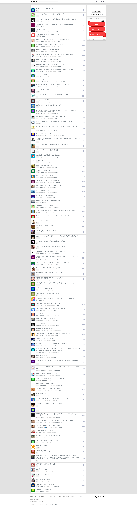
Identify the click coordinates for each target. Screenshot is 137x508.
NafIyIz (41, 295)
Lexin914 (42, 207)
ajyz (58, 46)
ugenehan (57, 253)
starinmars (56, 325)
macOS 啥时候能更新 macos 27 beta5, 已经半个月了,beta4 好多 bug (53, 95)
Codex (37, 71)
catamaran (58, 56)
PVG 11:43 (48, 504)
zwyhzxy (42, 26)
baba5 (56, 233)
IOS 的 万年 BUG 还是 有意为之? (44, 288)
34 (83, 45)
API (51, 496)
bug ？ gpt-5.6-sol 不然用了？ (43, 100)
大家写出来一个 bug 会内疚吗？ (44, 489)
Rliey (60, 61)
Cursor (37, 61)
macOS (37, 130)
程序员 (37, 10)
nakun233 (57, 207)
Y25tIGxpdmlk (59, 385)
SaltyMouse (42, 157)
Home (97, 1)
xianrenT (41, 71)
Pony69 (42, 172)
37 (83, 426)
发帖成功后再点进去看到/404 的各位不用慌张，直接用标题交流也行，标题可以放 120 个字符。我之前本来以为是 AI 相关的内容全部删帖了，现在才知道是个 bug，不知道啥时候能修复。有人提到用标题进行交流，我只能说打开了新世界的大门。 (57, 457)
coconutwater (42, 315)
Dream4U (41, 335)
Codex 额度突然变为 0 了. (42, 355)
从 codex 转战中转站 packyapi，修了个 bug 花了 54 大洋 (50, 14)
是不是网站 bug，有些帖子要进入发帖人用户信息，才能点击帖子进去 (53, 343)
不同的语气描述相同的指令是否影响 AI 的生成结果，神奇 (50, 278)
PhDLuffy (56, 130)
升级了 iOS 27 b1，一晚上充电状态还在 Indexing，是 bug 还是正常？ (53, 333)
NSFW (37, 471)
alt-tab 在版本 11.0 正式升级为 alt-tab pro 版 (47, 484)
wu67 (57, 147)
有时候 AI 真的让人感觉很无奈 (43, 474)
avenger (60, 427)
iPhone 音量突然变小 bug (42, 323)
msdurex (55, 290)
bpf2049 (59, 390)
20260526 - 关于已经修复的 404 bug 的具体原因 (48, 425)
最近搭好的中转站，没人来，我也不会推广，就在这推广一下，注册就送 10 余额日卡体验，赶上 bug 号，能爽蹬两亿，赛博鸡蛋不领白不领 (58, 349)
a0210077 (57, 275)
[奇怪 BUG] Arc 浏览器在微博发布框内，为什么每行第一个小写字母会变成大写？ (56, 298)
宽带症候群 (38, 212)
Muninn (41, 192)
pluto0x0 (42, 325)
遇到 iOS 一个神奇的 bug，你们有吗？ (45, 328)
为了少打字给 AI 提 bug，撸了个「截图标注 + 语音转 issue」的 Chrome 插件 (55, 283)
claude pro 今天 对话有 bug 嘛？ (44, 221)
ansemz (57, 364)
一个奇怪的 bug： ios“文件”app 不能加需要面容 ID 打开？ (50, 404)
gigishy (56, 335)
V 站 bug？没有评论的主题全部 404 (45, 430)
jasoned (41, 243)
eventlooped (42, 375)
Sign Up (101, 1)
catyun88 (42, 417)
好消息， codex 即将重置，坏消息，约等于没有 (48, 303)
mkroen (55, 167)
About (31, 496)
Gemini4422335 (43, 76)
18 (83, 96)
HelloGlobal (42, 264)
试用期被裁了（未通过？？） (43, 170)
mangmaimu (58, 375)
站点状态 (40, 427)
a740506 (58, 182)
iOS (36, 290)
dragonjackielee (58, 422)
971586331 (47, 135)
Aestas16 (59, 71)
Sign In (104, 1)
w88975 (41, 357)
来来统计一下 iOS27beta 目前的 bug (45, 338)
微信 (37, 118)
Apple (37, 31)
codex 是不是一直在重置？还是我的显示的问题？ (48, 180)
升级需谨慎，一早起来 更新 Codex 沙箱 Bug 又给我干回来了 (51, 251)
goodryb (40, 118)
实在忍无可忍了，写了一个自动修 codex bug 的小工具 (49, 273)
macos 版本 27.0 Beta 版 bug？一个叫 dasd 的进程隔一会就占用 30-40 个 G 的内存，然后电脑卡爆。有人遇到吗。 (58, 139)
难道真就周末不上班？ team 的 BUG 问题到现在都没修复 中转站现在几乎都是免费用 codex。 (57, 361)
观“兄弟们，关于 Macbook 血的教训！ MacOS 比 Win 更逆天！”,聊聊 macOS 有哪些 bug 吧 (57, 127)
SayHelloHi (45, 390)
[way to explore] (34, 1)
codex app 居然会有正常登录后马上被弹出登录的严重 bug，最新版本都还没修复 (56, 19)
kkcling (41, 177)
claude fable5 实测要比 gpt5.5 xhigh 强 (45, 318)
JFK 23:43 (57, 504)
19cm (41, 97)
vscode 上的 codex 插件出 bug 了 (44, 133)
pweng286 (42, 141)
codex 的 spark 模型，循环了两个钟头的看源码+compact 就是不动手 (53, 399)
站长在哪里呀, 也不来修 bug (43, 451)
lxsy (55, 357)
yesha (42, 370)
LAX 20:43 (52, 504)
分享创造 (37, 91)
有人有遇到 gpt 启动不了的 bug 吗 (44, 9)
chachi (41, 486)
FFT (41, 248)
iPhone (37, 146)
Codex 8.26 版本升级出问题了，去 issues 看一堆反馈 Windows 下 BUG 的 (54, 24)
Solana (59, 496)
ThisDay (42, 41)
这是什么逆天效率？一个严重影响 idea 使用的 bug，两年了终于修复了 (53, 39)
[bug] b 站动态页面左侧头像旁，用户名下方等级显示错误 (50, 378)
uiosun (43, 86)
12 (83, 324)
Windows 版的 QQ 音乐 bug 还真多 (44, 195)
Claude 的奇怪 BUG (41, 394)
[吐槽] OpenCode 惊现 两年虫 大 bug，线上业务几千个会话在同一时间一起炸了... (56, 54)
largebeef (56, 259)
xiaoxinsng (42, 364)
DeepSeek (38, 370)
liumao (55, 177)
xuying (40, 461)
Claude (37, 192)
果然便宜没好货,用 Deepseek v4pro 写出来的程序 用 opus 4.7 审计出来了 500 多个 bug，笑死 (57, 414)
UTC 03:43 (43, 504)
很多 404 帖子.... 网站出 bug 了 (43, 446)
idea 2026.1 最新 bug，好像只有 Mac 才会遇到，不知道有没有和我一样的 (54, 420)
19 (83, 186)
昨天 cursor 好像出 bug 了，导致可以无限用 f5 (47, 150)
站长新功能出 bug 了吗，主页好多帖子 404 (46, 464)
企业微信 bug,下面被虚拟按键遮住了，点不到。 (48, 34)
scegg (56, 395)
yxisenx (56, 172)
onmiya (42, 285)
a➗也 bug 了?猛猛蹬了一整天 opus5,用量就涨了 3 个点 (50, 49)
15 (83, 191)
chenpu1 (43, 212)
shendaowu (42, 227)
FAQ (55, 496)
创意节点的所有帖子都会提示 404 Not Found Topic (48, 435)
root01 (41, 345)
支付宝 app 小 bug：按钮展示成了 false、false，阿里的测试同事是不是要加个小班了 (57, 236)
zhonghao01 (59, 330)
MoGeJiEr (42, 320)
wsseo (41, 197)
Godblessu (42, 107)
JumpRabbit (56, 305)
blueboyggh (57, 370)
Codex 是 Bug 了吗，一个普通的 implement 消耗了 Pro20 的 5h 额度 (53, 263)
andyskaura (58, 157)
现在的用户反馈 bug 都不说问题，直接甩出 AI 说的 (48, 105)
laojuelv (94, 39)
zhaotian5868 (43, 81)
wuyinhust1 (58, 417)
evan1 (41, 310)
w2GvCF (56, 113)
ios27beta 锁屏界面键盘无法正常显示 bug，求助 (48, 293)
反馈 (37, 437)
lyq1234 (42, 447)
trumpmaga (42, 411)
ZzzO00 (41, 202)
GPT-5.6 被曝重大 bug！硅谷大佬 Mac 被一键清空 (48, 185)
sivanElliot (42, 31)
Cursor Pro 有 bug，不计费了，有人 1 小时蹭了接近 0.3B (50, 64)
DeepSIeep (58, 476)
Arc (36, 300)
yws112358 (41, 442)
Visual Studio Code (39, 135)
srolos (56, 227)
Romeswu (55, 248)
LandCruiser (44, 380)
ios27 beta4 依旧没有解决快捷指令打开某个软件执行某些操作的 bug (53, 145)
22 (83, 171)
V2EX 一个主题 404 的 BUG (43, 479)
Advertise (41, 496)
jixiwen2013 (41, 352)
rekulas (43, 123)
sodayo (41, 162)
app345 (58, 31)
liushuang (42, 66)
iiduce (41, 167)
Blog (47, 496)
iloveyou (41, 269)
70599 (56, 141)
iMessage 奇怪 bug (40, 29)
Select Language (82, 496)
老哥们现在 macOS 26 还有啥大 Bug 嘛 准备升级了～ (49, 388)
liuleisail (57, 97)
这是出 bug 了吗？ (40, 80)
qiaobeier (42, 395)
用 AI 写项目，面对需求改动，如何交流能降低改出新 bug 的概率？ (52, 85)
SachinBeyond (43, 385)
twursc (41, 56)
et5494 (57, 212)
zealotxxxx (55, 243)
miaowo (42, 233)
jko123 (55, 217)
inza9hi (41, 187)
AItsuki (41, 280)
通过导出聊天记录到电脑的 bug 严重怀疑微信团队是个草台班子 (52, 116)
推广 (37, 352)
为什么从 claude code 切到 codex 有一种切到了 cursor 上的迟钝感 (52, 216)
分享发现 (37, 51)
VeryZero (59, 41)
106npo (54, 432)
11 (83, 181)
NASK (41, 130)
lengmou (42, 238)
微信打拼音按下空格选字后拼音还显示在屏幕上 (48, 155)
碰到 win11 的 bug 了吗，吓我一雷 (44, 175)
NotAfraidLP (42, 61)
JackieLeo (42, 422)
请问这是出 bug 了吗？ (41, 74)
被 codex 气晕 (39, 160)
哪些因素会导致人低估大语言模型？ (45, 226)
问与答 (37, 16)
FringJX (40, 300)
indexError (43, 91)
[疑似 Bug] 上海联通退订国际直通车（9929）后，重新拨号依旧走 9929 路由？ (55, 210)
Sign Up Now (97, 11)
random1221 (42, 491)
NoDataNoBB (60, 11)
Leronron (40, 340)
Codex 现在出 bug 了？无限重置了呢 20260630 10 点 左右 (50, 246)
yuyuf (40, 432)
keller (55, 187)
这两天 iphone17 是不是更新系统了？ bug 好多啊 (48, 268)
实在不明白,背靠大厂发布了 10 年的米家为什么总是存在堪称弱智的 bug (54, 121)
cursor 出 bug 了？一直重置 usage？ (45, 205)
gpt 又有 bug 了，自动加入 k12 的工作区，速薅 (47, 231)
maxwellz (41, 466)
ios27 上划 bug (39, 313)
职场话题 (37, 172)
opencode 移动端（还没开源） (43, 90)
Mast (54, 197)
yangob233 (42, 11)
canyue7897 (42, 182)
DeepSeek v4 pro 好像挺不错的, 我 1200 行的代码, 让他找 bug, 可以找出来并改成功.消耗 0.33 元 (57, 367)
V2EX (32, 6)
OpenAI (37, 26)
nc (39, 481)
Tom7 (41, 152)
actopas (41, 217)
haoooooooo (42, 46)
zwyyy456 (42, 21)
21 (83, 258)
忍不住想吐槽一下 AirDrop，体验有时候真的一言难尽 (49, 44)
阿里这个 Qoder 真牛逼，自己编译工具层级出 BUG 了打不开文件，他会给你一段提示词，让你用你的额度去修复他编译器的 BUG (57, 110)
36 (83, 334)
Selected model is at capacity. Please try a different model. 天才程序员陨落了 (55, 69)
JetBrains (37, 41)
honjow (57, 320)
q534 (41, 405)
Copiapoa (42, 16)
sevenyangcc (43, 330)
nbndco (41, 275)
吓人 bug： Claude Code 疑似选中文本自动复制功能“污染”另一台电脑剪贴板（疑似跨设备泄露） (57, 256)
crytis (58, 315)
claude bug (38, 409)
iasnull (41, 305)
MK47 (42, 113)
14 (83, 304)
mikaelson (42, 222)
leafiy (42, 51)
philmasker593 (57, 102)
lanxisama (42, 471)
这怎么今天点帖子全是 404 (42, 469)
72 (83, 389)
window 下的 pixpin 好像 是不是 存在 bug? (46, 383)
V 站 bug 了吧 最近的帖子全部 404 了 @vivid (47, 441)
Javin (41, 259)
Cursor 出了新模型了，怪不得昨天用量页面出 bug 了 (49, 200)
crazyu (41, 102)
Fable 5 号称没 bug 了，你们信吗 (44, 190)
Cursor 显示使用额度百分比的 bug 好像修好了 (47, 59)
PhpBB (40, 290)
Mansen (55, 152)
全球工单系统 (38, 36)
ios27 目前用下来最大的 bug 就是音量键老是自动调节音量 (50, 241)
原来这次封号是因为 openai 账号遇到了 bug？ (47, 373)
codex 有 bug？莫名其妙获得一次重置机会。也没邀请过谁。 (51, 308)
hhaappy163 (56, 486)
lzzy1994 (42, 253)
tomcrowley (57, 269)
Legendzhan (42, 147)
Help (36, 496)
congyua (40, 452)
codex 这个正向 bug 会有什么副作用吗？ (46, 165)
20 (83, 55)
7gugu (40, 437)
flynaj (43, 36)
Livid (44, 427)
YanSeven (42, 400)
